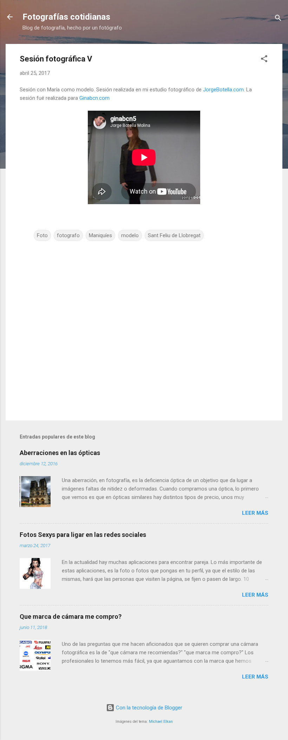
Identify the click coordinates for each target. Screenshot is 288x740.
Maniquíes (100, 235)
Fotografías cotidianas (66, 17)
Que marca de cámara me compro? (71, 616)
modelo (130, 235)
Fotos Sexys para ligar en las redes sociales (83, 534)
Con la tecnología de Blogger (148, 708)
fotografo (68, 235)
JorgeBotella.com (223, 89)
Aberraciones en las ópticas (60, 452)
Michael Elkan (161, 721)
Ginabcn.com (94, 98)
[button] (264, 59)
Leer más (255, 513)
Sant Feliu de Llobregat (174, 235)
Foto (42, 235)
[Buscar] (278, 19)
